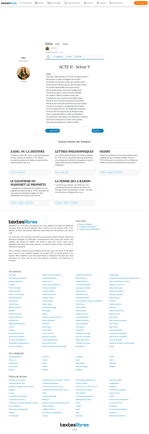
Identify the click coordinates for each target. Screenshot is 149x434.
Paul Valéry (80, 327)
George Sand (114, 298)
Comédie (58, 203)
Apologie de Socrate (83, 399)
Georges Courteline (83, 288)
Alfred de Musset (82, 340)
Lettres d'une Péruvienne (118, 399)
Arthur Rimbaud (48, 320)
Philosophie (13, 366)
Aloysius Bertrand (15, 281)
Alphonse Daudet (115, 288)
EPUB (79, 57)
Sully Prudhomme (16, 317)
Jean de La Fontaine (83, 336)
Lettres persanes (115, 380)
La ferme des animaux (117, 390)
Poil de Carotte (81, 383)
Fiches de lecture (73, 3)
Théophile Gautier (83, 298)
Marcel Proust (114, 314)
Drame (45, 360)
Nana (78, 409)
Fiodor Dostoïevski (116, 291)
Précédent (54, 131)
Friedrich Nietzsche (116, 310)
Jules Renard (13, 320)
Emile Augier (114, 275)
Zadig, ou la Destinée (27, 151)
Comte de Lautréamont (51, 285)
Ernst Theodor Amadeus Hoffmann (89, 301)
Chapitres (59, 57)
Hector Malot (81, 307)
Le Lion (11, 393)
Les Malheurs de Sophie (18, 396)
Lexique (103, 3)
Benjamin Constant (116, 285)
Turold (11, 327)
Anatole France (48, 298)
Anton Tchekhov (82, 323)
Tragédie (65, 44)
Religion (112, 366)
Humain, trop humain (17, 380)
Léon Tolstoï (113, 323)
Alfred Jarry (80, 304)
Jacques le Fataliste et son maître (21, 386)
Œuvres (41, 3)
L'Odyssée (113, 406)
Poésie (44, 366)
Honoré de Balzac (116, 330)
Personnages (56, 3)
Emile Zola (80, 330)
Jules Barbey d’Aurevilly (17, 278)
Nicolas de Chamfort (17, 333)
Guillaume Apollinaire (84, 275)
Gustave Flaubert (15, 298)
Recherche (27, 3)
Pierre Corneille (15, 288)
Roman (11, 370)
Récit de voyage (82, 366)
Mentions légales (85, 224)
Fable (111, 360)
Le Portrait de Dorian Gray (52, 386)
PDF (69, 57)
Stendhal (45, 323)
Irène (23, 58)
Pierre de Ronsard (49, 343)
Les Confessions (15, 406)
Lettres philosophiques (74, 151)
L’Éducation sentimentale (18, 409)
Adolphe (12, 390)
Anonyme (12, 275)
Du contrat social (115, 403)
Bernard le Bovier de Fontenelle (54, 346)
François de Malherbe (17, 340)
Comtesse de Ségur (83, 285)
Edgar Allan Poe (82, 314)
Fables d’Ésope (48, 406)
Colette (11, 285)
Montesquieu (81, 310)
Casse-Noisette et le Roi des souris (55, 390)
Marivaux (112, 307)
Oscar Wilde (46, 330)
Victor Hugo (13, 304)
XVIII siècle (20, 172)
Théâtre (57, 44)
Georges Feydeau (116, 294)
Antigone (112, 386)
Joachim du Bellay (15, 346)
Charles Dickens (48, 291)
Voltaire (23, 81)
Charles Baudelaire (49, 278)
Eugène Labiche (115, 304)
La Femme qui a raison (72, 181)
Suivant (96, 131)
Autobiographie (15, 357)
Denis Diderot (81, 291)
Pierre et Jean (14, 416)
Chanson (45, 357)
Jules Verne (113, 327)
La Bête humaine (48, 409)
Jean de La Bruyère (49, 336)
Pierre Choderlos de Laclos (119, 281)
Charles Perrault (15, 314)
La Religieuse (114, 383)
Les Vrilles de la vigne (84, 390)
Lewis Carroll (47, 281)
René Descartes (15, 291)
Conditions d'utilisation (88, 227)
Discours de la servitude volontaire (55, 403)
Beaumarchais (81, 278)
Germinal (79, 416)
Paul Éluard (80, 346)
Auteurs (90, 3)
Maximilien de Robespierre (19, 343)
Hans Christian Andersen (51, 275)
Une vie (45, 416)
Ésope (111, 346)
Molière (12, 310)
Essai (57, 172)
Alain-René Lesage (49, 307)
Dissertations (117, 3)
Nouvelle (112, 363)
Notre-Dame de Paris (117, 416)
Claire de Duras (48, 333)
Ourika (111, 396)
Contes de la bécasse (17, 399)
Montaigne (46, 310)
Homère (112, 301)
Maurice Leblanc (15, 307)
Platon (44, 314)
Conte (13, 172)
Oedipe (105, 151)
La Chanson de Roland (84, 396)
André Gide (13, 301)
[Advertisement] (74, 22)
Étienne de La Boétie (16, 336)
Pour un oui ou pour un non (86, 386)
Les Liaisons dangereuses (52, 412)
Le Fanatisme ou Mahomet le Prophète (28, 182)
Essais (78, 403)
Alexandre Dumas (49, 294)
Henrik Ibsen (47, 304)
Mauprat (45, 399)
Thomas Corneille (49, 288)
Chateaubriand (81, 281)
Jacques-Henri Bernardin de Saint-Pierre (124, 278)
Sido (77, 412)
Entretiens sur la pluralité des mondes (23, 403)
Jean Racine (113, 317)
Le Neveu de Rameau (50, 383)
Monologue (80, 363)
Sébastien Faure (82, 294)
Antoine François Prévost (51, 317)
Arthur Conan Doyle (16, 294)
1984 (44, 393)
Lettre (44, 363)
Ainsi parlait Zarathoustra (85, 380)
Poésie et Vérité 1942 (17, 383)
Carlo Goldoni (47, 301)
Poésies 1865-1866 (49, 396)
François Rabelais (82, 317)
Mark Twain (46, 327)
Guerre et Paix (114, 393)
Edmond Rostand (82, 320)
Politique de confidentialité (89, 229)
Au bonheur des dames (118, 409)
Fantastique (13, 363)
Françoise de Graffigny (117, 333)
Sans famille (80, 393)
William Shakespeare (17, 323)
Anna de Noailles (115, 340)
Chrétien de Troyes (83, 343)
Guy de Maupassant (50, 340)
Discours (12, 360)
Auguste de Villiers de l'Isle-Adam (122, 343)
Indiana (12, 412)
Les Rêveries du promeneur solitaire (56, 380)
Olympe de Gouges (83, 333)
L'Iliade (78, 406)
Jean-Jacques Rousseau (118, 320)
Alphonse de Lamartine (118, 336)
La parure (113, 412)
